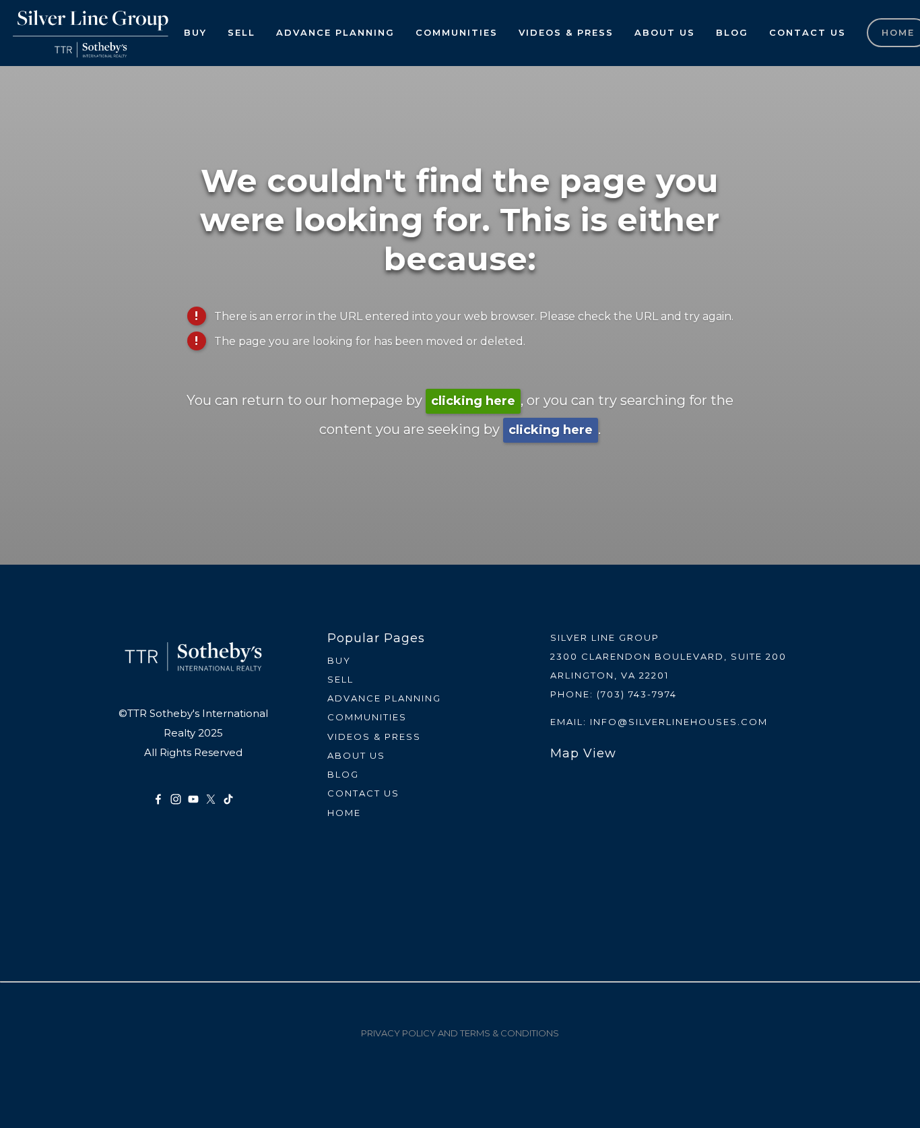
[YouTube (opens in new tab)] (193, 799)
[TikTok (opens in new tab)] (228, 799)
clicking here (473, 401)
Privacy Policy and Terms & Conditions (460, 1033)
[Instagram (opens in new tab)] (175, 799)
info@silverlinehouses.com (679, 721)
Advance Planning (335, 32)
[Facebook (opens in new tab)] (158, 799)
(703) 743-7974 (637, 694)
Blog (732, 32)
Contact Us (807, 32)
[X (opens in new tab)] (210, 799)
